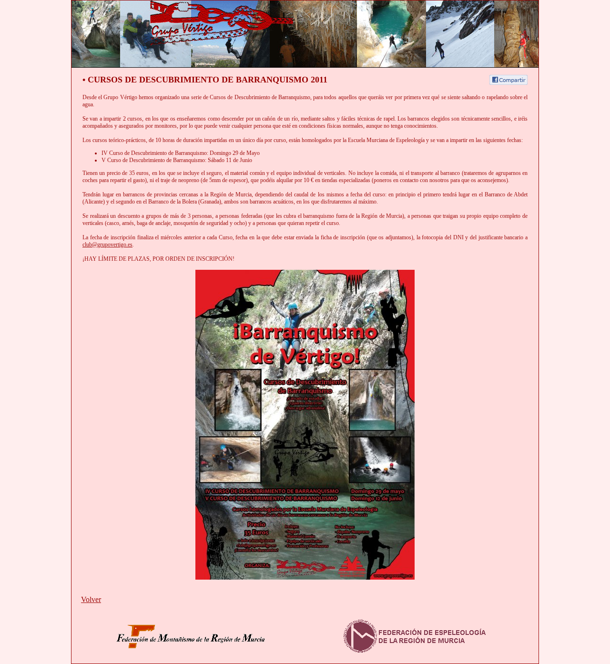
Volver (91, 599)
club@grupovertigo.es (107, 244)
